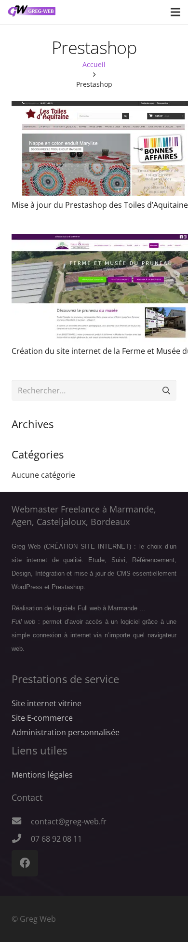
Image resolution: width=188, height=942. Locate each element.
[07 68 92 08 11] (21, 839)
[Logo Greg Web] (32, 12)
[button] (175, 12)
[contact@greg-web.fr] (21, 821)
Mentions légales (42, 774)
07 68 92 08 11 (56, 839)
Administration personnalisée (66, 732)
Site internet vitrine (46, 703)
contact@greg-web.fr (69, 821)
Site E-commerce (42, 718)
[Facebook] (25, 863)
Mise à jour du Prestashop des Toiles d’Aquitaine (100, 205)
